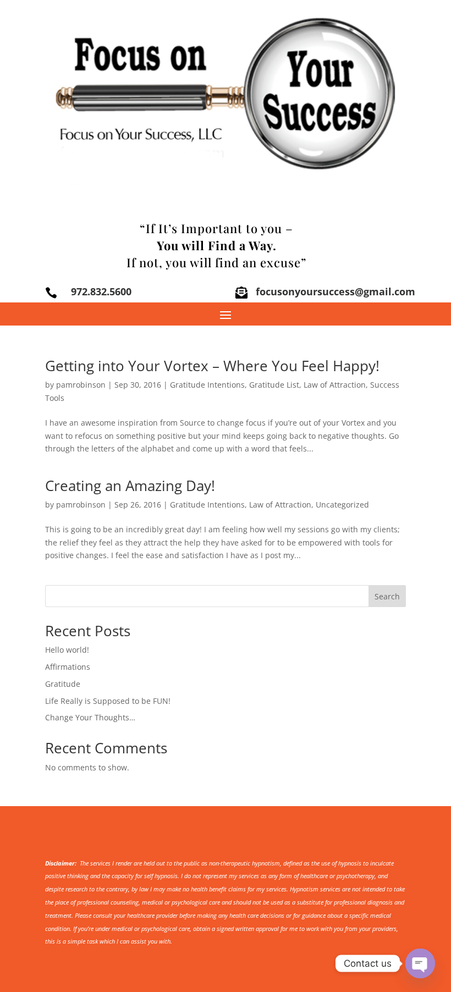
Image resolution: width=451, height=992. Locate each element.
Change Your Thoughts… (90, 717)
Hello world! (67, 649)
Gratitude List (274, 384)
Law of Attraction (335, 384)
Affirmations (67, 667)
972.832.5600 (101, 291)
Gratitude (62, 684)
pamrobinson (81, 384)
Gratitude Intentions (207, 384)
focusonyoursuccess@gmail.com (335, 291)
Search (387, 596)
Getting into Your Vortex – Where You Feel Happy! (212, 366)
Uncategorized (342, 504)
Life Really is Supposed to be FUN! (107, 701)
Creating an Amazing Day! (130, 485)
